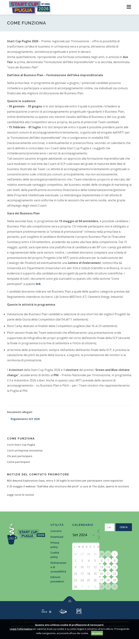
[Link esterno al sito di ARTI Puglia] (46, 611)
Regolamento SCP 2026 (25, 419)
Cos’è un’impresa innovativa (25, 450)
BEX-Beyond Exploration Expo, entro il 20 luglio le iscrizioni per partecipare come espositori (65, 480)
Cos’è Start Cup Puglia (21, 444)
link (38, 284)
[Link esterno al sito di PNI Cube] (78, 611)
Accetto (97, 633)
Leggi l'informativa (21, 628)
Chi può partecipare (19, 456)
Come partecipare (18, 462)
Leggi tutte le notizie (20, 494)
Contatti (56, 531)
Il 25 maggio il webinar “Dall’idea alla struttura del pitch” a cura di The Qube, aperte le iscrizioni (68, 486)
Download (56, 537)
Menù (129, 6)
